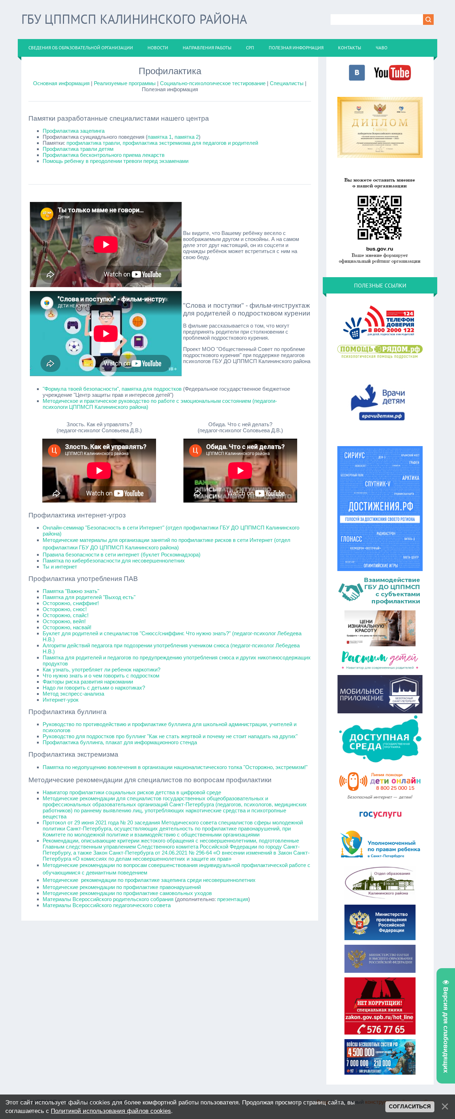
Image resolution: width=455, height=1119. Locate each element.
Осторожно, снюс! (65, 609)
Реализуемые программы (125, 83)
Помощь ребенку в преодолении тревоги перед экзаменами (115, 161)
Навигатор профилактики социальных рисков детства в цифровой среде (132, 792)
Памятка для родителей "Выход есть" (89, 597)
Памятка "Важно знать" (71, 591)
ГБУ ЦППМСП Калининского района (134, 19)
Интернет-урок (61, 700)
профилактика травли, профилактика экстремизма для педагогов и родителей (162, 143)
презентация (232, 899)
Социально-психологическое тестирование (213, 83)
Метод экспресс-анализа (73, 694)
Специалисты (287, 83)
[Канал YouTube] (392, 79)
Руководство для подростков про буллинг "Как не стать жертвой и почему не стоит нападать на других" (170, 736)
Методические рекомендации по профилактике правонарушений (122, 887)
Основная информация (61, 83)
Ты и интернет (60, 567)
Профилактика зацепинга (74, 131)
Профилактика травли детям (78, 149)
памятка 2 (187, 137)
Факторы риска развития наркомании (88, 682)
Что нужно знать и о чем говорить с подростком (101, 676)
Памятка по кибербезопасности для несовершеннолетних (114, 561)
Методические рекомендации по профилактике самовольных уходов (127, 893)
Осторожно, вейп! (64, 621)
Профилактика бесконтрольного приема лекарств (104, 155)
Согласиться (410, 1106)
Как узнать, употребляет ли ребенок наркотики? (101, 670)
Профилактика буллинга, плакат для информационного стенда (120, 742)
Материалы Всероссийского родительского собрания (108, 899)
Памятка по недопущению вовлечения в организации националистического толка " (175, 767)
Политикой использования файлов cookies (111, 1111)
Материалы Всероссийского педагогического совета (107, 905)
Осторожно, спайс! (66, 615)
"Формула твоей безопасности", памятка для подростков (112, 389)
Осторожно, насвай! (67, 627)
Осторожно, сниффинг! (71, 603)
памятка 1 (160, 137)
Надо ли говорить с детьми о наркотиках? (94, 688)
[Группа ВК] (356, 79)
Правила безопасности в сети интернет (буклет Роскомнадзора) (121, 555)
